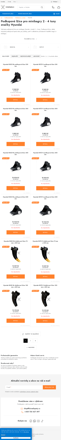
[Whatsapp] (34, 421)
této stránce (26, 432)
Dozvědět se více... (30, 39)
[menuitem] (9, 13)
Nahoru (31, 347)
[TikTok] (42, 421)
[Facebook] (30, 421)
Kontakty (3, 1)
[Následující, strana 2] (30, 341)
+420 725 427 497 (53, 7)
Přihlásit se (49, 387)
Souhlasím (15, 438)
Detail (16, 100)
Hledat (42, 7)
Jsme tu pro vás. (52, 359)
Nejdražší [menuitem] (15, 56)
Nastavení (3, 435)
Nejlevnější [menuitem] (5, 56)
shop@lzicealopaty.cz (32, 408)
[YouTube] (38, 421)
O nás (9, 1)
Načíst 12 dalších (32, 334)
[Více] (56, 13)
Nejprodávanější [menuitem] (25, 56)
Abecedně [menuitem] (36, 56)
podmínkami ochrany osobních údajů (29, 392)
